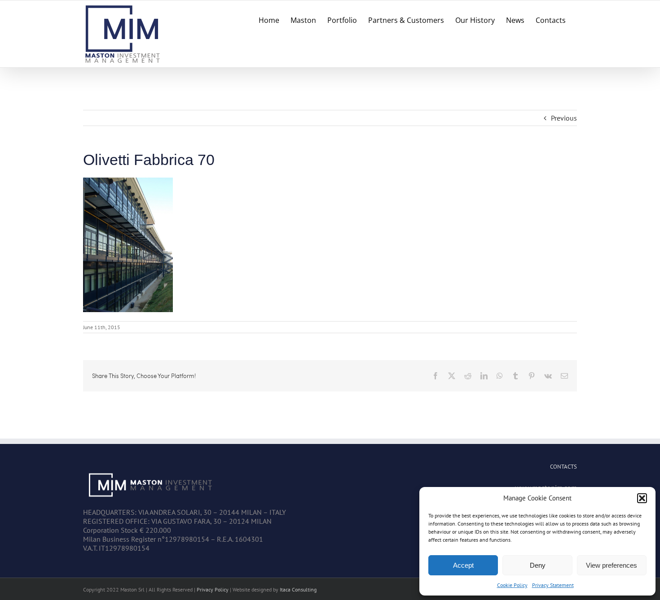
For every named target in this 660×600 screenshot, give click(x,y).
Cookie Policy (512, 585)
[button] (642, 498)
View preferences (611, 565)
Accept (463, 565)
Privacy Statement (553, 585)
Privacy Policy (213, 589)
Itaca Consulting (298, 589)
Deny (538, 565)
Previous (564, 117)
